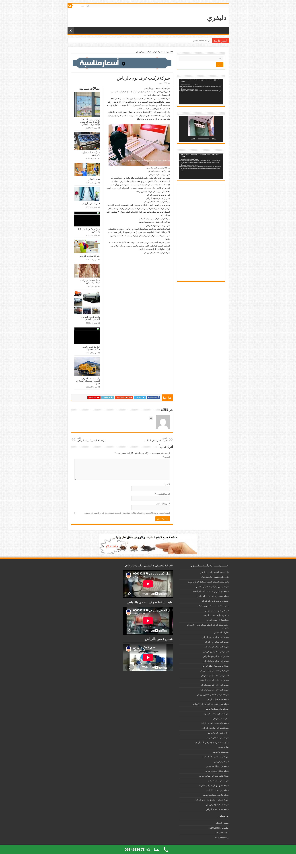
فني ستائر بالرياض (91, 203)
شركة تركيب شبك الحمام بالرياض (215, 723)
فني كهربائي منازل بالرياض (217, 709)
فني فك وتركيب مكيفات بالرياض (215, 728)
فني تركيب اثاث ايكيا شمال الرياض (214, 690)
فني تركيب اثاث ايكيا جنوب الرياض (214, 685)
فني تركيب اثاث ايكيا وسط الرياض (214, 671)
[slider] (203, 138)
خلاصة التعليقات (222, 832)
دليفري (216, 17)
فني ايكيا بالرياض (221, 761)
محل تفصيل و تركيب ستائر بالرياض (90, 281)
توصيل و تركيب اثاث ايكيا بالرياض (215, 601)
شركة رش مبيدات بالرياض (218, 790)
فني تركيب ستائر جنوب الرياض (216, 656)
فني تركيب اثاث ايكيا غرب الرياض (215, 675)
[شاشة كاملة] (182, 138)
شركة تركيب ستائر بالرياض (217, 737)
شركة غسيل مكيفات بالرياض (216, 714)
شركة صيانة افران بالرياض (91, 153)
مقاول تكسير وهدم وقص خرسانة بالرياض (211, 742)
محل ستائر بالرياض (221, 718)
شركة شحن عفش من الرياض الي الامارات (211, 704)
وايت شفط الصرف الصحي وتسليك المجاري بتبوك (88, 380)
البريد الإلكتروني (162, 494)
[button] (201, 129)
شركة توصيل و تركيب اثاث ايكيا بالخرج (213, 596)
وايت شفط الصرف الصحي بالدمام (90, 318)
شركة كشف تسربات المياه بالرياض (214, 776)
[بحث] (70, 6)
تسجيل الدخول (222, 823)
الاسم (167, 484)
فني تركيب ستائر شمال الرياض (216, 661)
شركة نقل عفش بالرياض (218, 780)
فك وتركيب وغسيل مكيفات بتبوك (91, 347)
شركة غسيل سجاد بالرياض (217, 804)
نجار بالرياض (94, 179)
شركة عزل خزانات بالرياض (217, 766)
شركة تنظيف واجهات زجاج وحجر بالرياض (212, 800)
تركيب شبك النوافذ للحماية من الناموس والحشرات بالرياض (90, 121)
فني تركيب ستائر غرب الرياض (216, 647)
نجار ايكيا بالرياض (221, 632)
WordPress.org (222, 837)
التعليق (166, 457)
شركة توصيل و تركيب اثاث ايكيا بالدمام (212, 586)
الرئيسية (167, 51)
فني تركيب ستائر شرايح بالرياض (215, 637)
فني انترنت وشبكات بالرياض (217, 610)
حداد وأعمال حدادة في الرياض (216, 615)
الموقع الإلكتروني (163, 503)
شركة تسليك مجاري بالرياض (217, 771)
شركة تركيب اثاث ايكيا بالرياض (89, 230)
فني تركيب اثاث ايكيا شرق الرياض (214, 680)
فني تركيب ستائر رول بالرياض (216, 642)
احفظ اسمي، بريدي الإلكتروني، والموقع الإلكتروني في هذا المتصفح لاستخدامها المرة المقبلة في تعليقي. (127, 513)
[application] (201, 91)
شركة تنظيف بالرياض (202, 40)
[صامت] (187, 138)
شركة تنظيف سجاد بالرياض (217, 809)
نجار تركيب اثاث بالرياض (218, 733)
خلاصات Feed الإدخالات (219, 828)
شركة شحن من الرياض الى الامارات (214, 785)
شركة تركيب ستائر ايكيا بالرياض (215, 666)
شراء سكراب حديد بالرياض (217, 620)
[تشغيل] (219, 138)
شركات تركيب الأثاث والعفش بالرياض (213, 694)
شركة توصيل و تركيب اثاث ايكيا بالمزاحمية (211, 591)
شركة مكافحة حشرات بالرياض (216, 795)
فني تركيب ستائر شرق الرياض (216, 651)
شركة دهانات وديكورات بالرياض (91, 439)
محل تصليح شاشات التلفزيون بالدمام (213, 606)
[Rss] (88, 6)
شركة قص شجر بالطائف (155, 439)
